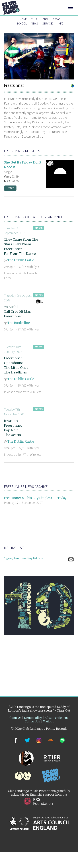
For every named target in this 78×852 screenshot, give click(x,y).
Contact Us (32, 721)
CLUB (34, 19)
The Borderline (18, 323)
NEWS (34, 23)
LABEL (45, 19)
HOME (23, 19)
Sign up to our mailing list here (24, 558)
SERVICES (48, 23)
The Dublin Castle (20, 260)
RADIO (56, 19)
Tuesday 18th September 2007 (14, 230)
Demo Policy (33, 718)
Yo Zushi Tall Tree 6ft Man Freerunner (17, 311)
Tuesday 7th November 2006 (14, 411)
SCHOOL (22, 23)
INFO (60, 23)
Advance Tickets (56, 718)
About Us (15, 718)
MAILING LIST (14, 547)
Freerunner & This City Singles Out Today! (35, 498)
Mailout (48, 721)
